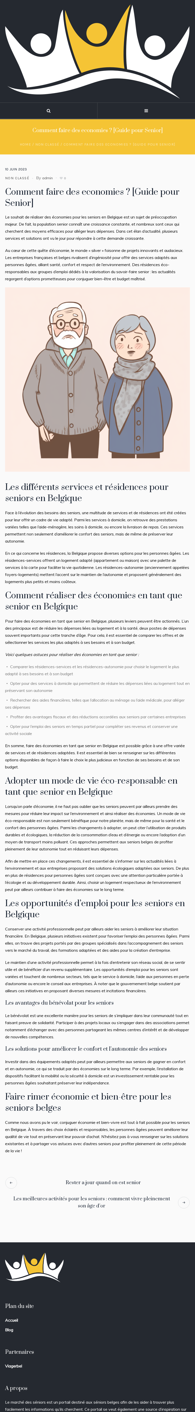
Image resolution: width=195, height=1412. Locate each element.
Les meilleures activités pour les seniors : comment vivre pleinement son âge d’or (91, 1202)
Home (25, 144)
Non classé (47, 144)
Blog (9, 1329)
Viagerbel (13, 1365)
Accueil (11, 1320)
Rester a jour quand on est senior (103, 1183)
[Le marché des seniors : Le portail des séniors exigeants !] (97, 51)
